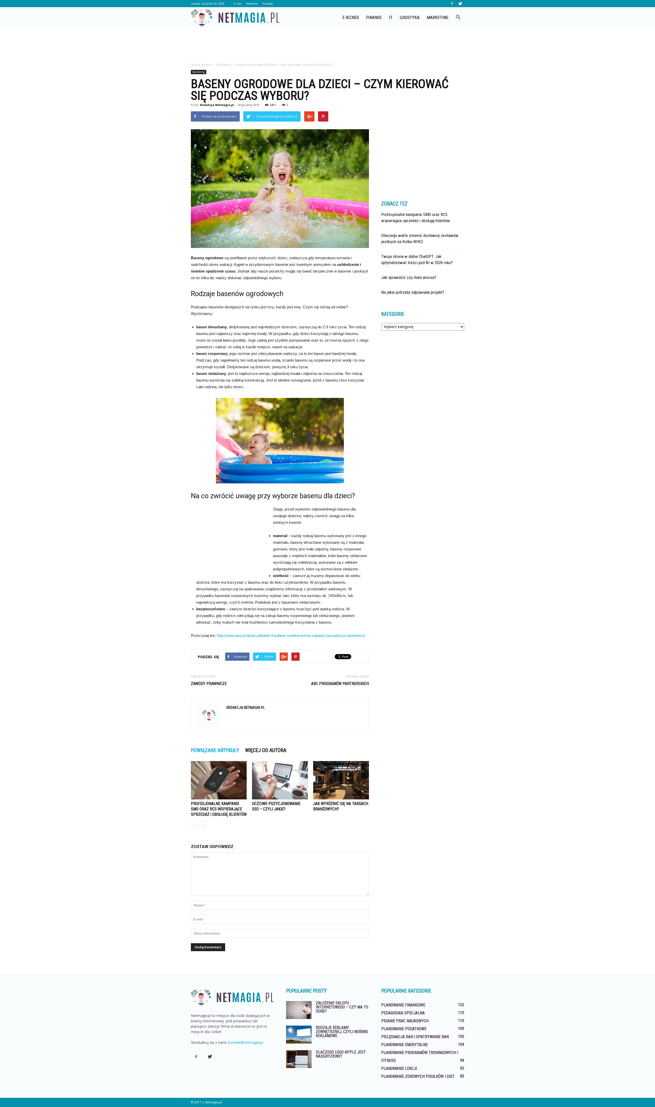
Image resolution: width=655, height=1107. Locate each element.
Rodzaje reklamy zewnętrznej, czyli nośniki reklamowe (342, 1031)
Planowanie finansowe (403, 1005)
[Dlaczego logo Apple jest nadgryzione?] (299, 1059)
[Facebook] (452, 3)
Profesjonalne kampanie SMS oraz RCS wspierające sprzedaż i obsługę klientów (219, 809)
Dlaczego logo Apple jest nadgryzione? (341, 1054)
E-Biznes (350, 17)
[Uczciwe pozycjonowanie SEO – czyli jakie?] (280, 780)
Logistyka (410, 17)
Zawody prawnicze (209, 683)
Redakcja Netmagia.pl (217, 105)
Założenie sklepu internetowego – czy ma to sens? (342, 1007)
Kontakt (268, 3)
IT (390, 17)
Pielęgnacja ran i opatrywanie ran (415, 1036)
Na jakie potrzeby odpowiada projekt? (412, 292)
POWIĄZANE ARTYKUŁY (215, 750)
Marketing (437, 17)
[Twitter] (460, 3)
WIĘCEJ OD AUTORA (265, 750)
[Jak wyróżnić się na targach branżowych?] (341, 780)
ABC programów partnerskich (340, 683)
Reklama (252, 3)
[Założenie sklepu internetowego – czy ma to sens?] (299, 1010)
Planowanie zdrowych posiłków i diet (418, 1076)
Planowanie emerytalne (404, 1044)
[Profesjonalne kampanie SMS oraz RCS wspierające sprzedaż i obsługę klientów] (219, 780)
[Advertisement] (327, 45)
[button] (458, 17)
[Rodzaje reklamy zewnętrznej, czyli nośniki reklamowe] (299, 1035)
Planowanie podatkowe (404, 1028)
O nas (237, 3)
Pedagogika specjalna (403, 1013)
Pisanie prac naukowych (405, 1020)
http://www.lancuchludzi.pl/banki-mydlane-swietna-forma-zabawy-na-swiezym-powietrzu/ (291, 635)
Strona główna (201, 64)
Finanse (374, 17)
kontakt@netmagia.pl (245, 1042)
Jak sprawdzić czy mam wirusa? (408, 277)
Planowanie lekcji (399, 1068)
